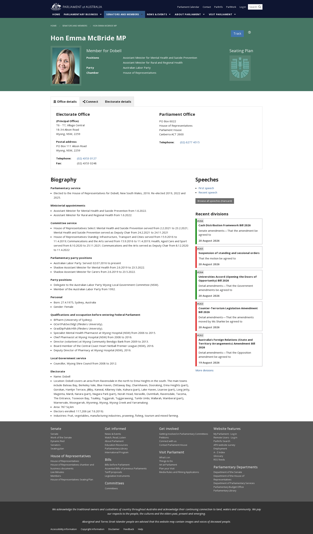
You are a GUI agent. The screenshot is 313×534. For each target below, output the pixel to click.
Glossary (218, 456)
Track (237, 34)
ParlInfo (218, 7)
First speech (206, 188)
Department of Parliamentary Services (234, 483)
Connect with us (168, 441)
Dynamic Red (57, 441)
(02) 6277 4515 (190, 142)
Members (56, 475)
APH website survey (224, 445)
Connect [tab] (91, 102)
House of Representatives (65, 461)
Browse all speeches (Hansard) (215, 201)
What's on (164, 457)
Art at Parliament (168, 464)
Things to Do (166, 461)
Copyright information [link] (92, 529)
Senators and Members (122, 14)
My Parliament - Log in (225, 433)
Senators (55, 445)
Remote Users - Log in (225, 437)
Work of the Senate (61, 437)
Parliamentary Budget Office (229, 487)
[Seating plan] (240, 68)
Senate (54, 433)
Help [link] (140, 529)
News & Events (157, 14)
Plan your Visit (166, 468)
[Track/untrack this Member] (249, 32)
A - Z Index (219, 452)
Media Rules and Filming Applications (179, 472)
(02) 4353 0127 (87, 158)
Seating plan (57, 448)
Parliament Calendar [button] (188, 7)
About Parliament (188, 14)
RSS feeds (219, 459)
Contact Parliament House (173, 445)
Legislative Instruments (117, 475)
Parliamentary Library (116, 448)
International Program (116, 452)
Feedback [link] (129, 529)
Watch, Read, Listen (115, 437)
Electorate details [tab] (117, 102)
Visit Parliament (220, 14)
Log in (243, 7)
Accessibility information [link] (64, 529)
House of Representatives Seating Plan (72, 479)
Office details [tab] (66, 102)
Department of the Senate (228, 472)
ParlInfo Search (222, 441)
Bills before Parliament (117, 464)
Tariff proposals (113, 472)
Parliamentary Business (81, 14)
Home (56, 14)
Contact (207, 7)
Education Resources (116, 445)
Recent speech (208, 192)
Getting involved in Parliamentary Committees (183, 433)
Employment (220, 448)
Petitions (164, 437)
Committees (111, 488)
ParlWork (231, 7)
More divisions (204, 370)
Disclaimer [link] (114, 529)
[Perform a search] (259, 7)
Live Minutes (57, 472)
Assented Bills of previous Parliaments (126, 468)
